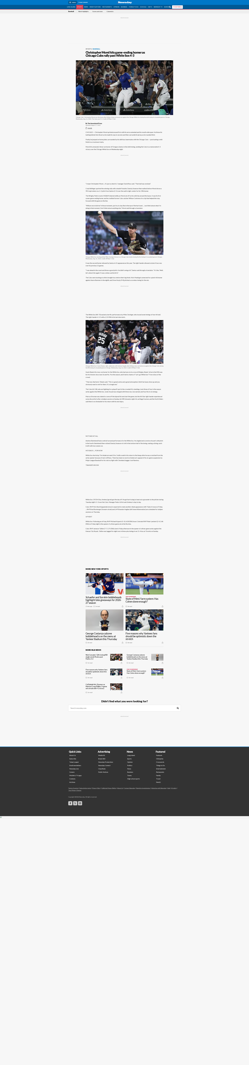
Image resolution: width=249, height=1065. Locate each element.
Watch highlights (83, 11)
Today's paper (74, 762)
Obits (150, 7)
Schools (143, 7)
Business (124, 7)
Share (90, 128)
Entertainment (161, 769)
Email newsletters (75, 765)
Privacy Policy (96, 788)
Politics (129, 765)
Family (158, 775)
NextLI (158, 782)
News (86, 7)
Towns (129, 775)
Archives (72, 782)
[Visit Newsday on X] (75, 803)
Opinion (116, 7)
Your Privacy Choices (75, 790)
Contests (72, 779)
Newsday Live (74, 769)
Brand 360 (101, 759)
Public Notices (103, 772)
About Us (72, 755)
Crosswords (160, 762)
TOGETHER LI (177, 7)
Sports (79, 7)
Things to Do (133, 7)
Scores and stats (97, 11)
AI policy (174, 788)
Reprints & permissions (143, 788)
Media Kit (101, 755)
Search (166, 7)
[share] (122, 606)
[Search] (178, 708)
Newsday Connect (104, 765)
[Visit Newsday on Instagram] (80, 803)
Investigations (95, 7)
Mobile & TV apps (75, 775)
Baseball (71, 11)
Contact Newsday (129, 788)
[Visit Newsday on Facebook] (70, 803)
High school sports (133, 779)
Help (168, 788)
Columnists (110, 11)
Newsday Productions (105, 762)
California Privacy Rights (108, 788)
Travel (158, 779)
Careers (72, 772)
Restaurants (107, 7)
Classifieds (102, 769)
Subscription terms (85, 788)
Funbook (159, 755)
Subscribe (72, 759)
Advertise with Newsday (158, 788)
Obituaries (159, 759)
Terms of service (73, 788)
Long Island (71, 7)
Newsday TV (158, 7)
